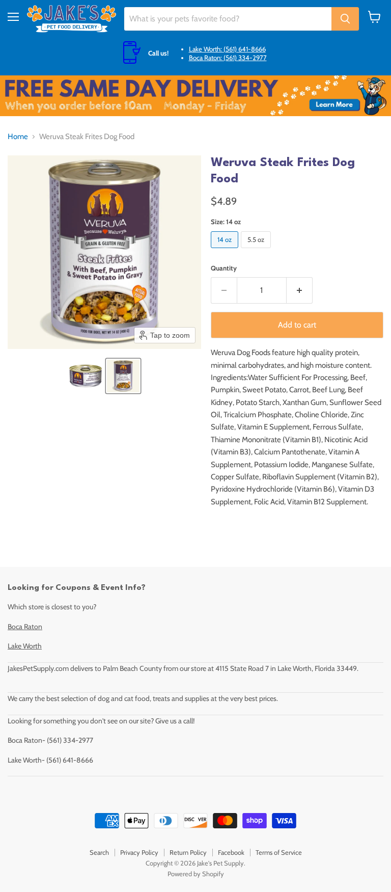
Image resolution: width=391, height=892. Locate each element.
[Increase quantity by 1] (300, 290)
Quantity (224, 268)
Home (18, 136)
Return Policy (188, 852)
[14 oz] (226, 250)
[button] (85, 376)
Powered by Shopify (195, 874)
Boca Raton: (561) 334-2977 (228, 57)
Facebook (231, 852)
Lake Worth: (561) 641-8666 (227, 49)
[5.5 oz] (257, 250)
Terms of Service (279, 852)
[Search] (345, 19)
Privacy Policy (139, 852)
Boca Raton (25, 626)
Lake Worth (25, 646)
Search (99, 852)
